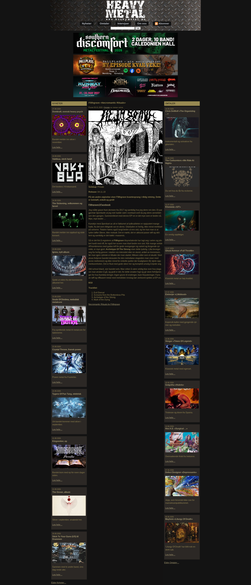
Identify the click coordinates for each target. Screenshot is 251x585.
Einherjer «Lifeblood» (176, 294)
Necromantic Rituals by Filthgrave (104, 304)
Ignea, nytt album (60, 252)
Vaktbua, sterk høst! (62, 159)
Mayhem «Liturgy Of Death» (179, 519)
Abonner (164, 23)
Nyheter (86, 23)
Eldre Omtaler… (171, 563)
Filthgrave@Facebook (99, 205)
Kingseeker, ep (59, 441)
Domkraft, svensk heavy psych (67, 112)
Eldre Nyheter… (58, 583)
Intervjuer (123, 23)
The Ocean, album (61, 492)
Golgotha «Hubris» (174, 385)
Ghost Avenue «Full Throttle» (179, 251)
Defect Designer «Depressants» (181, 472)
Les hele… (57, 147)
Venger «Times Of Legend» (178, 341)
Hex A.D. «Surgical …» (176, 428)
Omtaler (104, 23)
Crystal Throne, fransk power (66, 349)
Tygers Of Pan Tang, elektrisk (66, 394)
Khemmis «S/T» (173, 207)
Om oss (142, 23)
